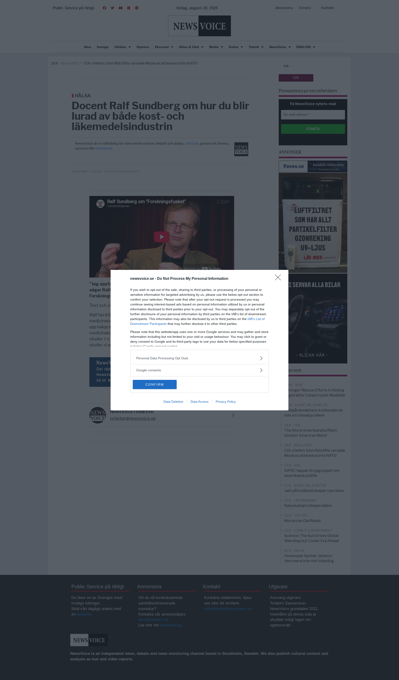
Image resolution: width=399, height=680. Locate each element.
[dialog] (199, 340)
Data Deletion (173, 401)
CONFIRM (154, 384)
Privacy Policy (226, 401)
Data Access (199, 401)
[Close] (279, 278)
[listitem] (199, 358)
